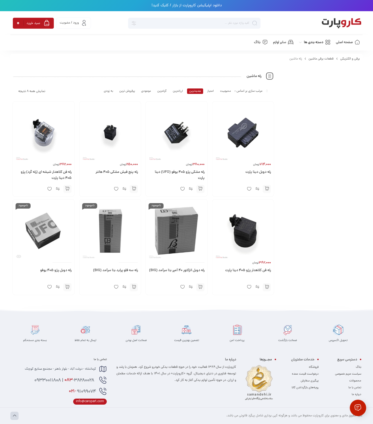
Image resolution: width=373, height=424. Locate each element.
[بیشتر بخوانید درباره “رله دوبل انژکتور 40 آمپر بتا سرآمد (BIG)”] (200, 287)
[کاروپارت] (341, 23)
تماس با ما (354, 388)
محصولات (355, 381)
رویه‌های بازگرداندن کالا (305, 388)
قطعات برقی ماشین (321, 59)
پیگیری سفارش (310, 381)
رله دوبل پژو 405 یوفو (56, 270)
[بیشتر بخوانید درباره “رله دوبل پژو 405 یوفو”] (67, 287)
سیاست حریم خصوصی (348, 374)
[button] (267, 189)
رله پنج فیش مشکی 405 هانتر (117, 172)
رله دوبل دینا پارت (258, 172)
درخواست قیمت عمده (305, 374)
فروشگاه (314, 367)
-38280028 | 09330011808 (64, 380)
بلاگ (358, 367)
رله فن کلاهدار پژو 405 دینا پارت (248, 270)
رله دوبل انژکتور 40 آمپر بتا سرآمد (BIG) (177, 270)
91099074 (82, 391)
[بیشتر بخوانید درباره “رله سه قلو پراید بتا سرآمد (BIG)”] (134, 287)
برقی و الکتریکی (350, 59)
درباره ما (356, 394)
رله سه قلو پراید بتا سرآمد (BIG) (115, 270)
